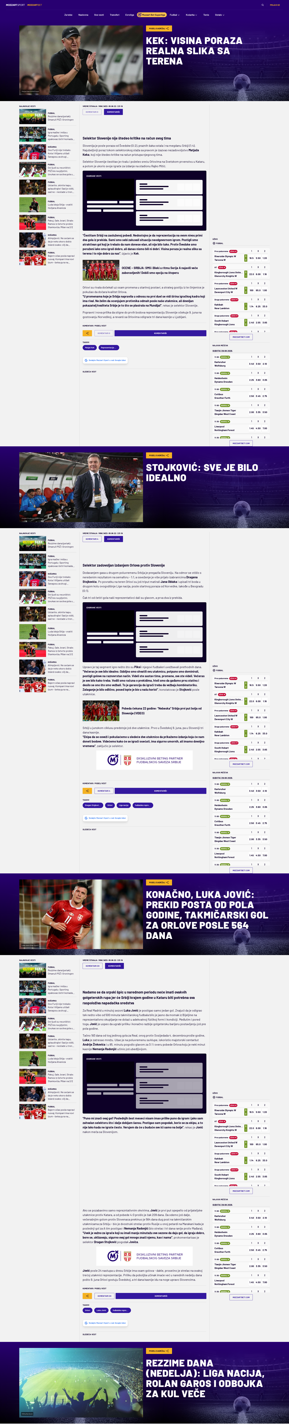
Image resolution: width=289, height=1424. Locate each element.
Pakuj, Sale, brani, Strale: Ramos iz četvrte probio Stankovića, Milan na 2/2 (61, 224)
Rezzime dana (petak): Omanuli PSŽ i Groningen (61, 118)
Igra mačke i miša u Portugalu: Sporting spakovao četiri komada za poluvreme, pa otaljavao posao (60, 136)
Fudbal (51, 113)
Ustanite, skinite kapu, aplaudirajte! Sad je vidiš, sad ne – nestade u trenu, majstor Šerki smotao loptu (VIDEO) (61, 189)
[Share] (87, 333)
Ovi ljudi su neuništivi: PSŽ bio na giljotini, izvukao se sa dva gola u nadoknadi (60, 171)
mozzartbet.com (241, 337)
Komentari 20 (92, 966)
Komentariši (113, 112)
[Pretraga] (262, 5)
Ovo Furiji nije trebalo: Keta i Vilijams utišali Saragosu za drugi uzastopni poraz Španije (60, 153)
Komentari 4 (92, 539)
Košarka (52, 147)
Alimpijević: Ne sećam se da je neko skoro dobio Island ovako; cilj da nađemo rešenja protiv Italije (61, 241)
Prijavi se (275, 5)
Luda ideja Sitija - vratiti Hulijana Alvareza (60, 206)
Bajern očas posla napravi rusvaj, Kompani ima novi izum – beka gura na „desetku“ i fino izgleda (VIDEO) (61, 259)
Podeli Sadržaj (157, 28)
